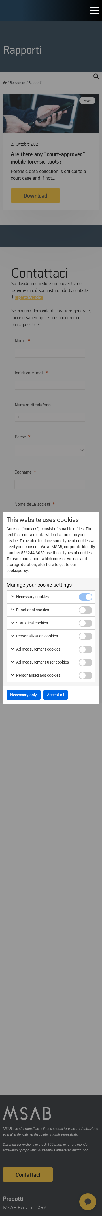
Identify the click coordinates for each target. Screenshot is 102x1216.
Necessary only (23, 695)
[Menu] (94, 10)
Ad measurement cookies (37, 649)
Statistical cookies (31, 623)
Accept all (55, 695)
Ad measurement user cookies (42, 662)
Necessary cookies (32, 596)
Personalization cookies (36, 636)
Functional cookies (32, 610)
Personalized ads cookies (37, 675)
